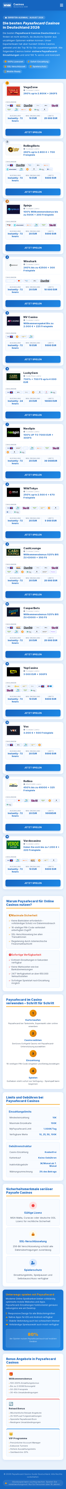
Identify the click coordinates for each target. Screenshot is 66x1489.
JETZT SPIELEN (33, 132)
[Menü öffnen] (61, 5)
